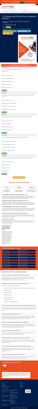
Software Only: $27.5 (24, 31)
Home (3, 383)
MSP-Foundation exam (6, 400)
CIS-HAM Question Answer (23, 261)
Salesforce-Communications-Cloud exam (13, 402)
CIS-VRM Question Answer (6, 261)
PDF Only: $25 (8, 33)
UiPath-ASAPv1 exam (14, 390)
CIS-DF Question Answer (23, 253)
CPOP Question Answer (6, 250)
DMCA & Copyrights (5, 386)
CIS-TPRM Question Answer (23, 250)
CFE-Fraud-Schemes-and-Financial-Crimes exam (14, 397)
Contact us (22, 383)
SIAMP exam (4, 404)
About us (21, 385)
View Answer (4, 90)
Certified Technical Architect (21, 341)
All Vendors (4, 385)
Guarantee (21, 386)
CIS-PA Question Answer (6, 256)
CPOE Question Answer (6, 253)
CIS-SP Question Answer (23, 256)
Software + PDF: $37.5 (10, 31)
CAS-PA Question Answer (6, 264)
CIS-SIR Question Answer (23, 264)
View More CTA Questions (19, 177)
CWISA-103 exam (5, 395)
